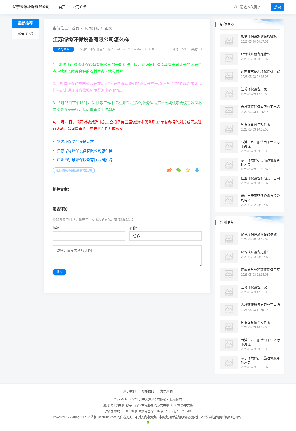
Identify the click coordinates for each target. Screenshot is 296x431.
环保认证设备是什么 (255, 54)
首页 (62, 7)
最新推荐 (25, 23)
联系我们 (148, 391)
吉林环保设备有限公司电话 (260, 107)
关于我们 (129, 391)
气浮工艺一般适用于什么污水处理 (260, 144)
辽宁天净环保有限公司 (154, 399)
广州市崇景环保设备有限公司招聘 (84, 160)
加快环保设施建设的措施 (259, 36)
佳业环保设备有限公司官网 (260, 178)
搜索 (277, 7)
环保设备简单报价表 (255, 124)
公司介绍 (79, 7)
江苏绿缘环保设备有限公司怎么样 (84, 151)
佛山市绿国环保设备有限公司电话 (260, 198)
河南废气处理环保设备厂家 (260, 71)
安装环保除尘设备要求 (75, 142)
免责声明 (166, 391)
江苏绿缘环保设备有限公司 (74, 170)
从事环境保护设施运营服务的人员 (260, 162)
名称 (133, 228)
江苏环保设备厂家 (254, 89)
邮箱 (56, 228)
